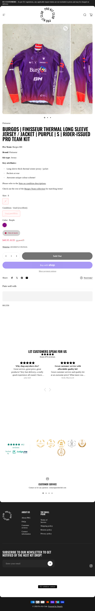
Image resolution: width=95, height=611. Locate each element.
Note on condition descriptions (32, 183)
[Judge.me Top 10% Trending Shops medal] (61, 452)
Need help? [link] (88, 278)
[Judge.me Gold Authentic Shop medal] (41, 443)
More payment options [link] (47, 271)
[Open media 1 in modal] (65, 28)
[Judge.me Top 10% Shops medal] (82, 443)
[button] (45, 389)
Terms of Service (44, 521)
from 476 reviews (47, 357)
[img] (47, 354)
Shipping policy (47, 526)
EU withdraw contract (47, 587)
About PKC (26, 518)
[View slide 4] (51, 493)
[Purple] (4, 225)
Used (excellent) (11, 213)
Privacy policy (46, 534)
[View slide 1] (43, 493)
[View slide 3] (49, 493)
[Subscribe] (50, 563)
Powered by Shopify (55, 606)
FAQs (24, 522)
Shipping (5, 247)
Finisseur (6, 123)
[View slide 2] (46, 493)
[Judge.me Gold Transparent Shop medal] (51, 443)
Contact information (26, 533)
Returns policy (46, 530)
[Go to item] (44, 117)
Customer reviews (25, 526)
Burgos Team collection (34, 189)
